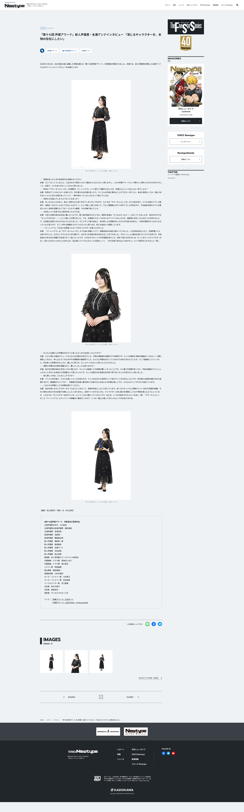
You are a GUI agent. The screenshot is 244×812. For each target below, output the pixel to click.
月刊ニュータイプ (192, 5)
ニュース (181, 5)
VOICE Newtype (205, 5)
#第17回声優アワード (69, 51)
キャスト (56, 720)
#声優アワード (52, 51)
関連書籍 (215, 5)
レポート (167, 5)
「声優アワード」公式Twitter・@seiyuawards (70, 602)
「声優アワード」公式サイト (62, 599)
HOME (41, 720)
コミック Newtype (227, 5)
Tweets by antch (171, 178)
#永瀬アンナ (85, 51)
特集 (174, 5)
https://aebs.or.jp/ (144, 780)
